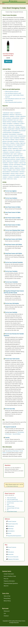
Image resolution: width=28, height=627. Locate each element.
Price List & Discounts (12, 556)
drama (4, 136)
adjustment (18, 114)
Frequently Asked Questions (14, 535)
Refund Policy (7, 600)
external (22, 137)
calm (20, 120)
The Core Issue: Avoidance (11, 198)
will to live (10, 179)
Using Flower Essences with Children (13, 239)
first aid (7, 139)
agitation (12, 116)
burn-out (16, 120)
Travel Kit (7, 437)
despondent (11, 129)
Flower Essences (12, 521)
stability (12, 168)
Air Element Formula (10, 506)
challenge (19, 121)
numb (24, 150)
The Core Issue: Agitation (11, 191)
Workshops (10, 528)
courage (5, 127)
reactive (23, 159)
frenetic (12, 139)
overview (17, 152)
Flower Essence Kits (13, 524)
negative (5, 150)
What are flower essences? (12, 91)
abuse (11, 112)
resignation (16, 161)
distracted (19, 134)
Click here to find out (12, 486)
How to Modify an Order (10, 576)
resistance (22, 161)
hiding (17, 143)
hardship (16, 141)
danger (17, 127)
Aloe (8, 509)
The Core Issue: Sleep (10, 408)
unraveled (12, 175)
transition (22, 171)
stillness (23, 168)
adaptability (6, 114)
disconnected (22, 130)
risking (21, 162)
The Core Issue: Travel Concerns (12, 359)
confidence (16, 123)
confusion (5, 125)
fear (3, 139)
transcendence (6, 171)
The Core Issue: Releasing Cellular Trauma (14, 230)
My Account (6, 611)
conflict (22, 123)
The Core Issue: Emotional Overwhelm (14, 262)
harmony (21, 141)
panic (15, 154)
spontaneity (5, 168)
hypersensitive (20, 145)
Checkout (6, 616)
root (25, 162)
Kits (9, 549)
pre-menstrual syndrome (9, 159)
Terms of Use (7, 596)
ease (8, 136)
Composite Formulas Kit (10, 427)
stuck (14, 170)
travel (17, 173)
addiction (12, 114)
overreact (12, 152)
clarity (4, 123)
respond (11, 162)
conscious (11, 125)
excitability (16, 137)
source (20, 166)
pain (12, 154)
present (18, 159)
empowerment (22, 136)
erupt (11, 137)
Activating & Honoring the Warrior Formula (15, 501)
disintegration (16, 132)
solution (15, 166)
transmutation (6, 173)
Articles (9, 533)
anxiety (17, 116)
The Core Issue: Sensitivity (11, 312)
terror (23, 170)
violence (10, 177)
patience (20, 154)
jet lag (9, 148)
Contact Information (9, 574)
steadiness (17, 168)
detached (17, 129)
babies (22, 118)
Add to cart (8, 61)
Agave (8, 504)
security (11, 164)
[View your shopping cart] (27, 4)
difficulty (23, 129)
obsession (6, 152)
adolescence (6, 116)
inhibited (5, 148)
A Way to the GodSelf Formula (12, 499)
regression (9, 161)
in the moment (18, 146)
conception (9, 123)
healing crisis (6, 143)
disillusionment (7, 132)
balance (5, 120)
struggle (9, 170)
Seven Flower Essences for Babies (12, 207)
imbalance (10, 146)
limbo (20, 148)
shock (10, 166)
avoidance (8, 118)
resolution (5, 162)
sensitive (23, 164)
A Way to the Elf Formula (11, 497)
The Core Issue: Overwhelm (11, 282)
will (21, 177)
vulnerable (16, 177)
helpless (12, 143)
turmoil (21, 173)
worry (15, 179)
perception (9, 155)
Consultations (11, 531)
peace (4, 155)
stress (4, 170)
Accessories (10, 554)
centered (14, 121)
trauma (12, 173)
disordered (5, 134)
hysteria (4, 146)
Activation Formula (10, 503)
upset (23, 175)
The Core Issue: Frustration (11, 271)
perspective (16, 155)
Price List (6, 578)
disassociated (6, 130)
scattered (5, 164)
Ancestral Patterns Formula (12, 511)
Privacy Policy (7, 598)
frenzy (16, 139)
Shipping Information (13, 559)
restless (16, 162)
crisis (13, 127)
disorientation (12, 134)
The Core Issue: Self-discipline (12, 303)
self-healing (17, 164)
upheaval (18, 175)
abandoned (6, 112)
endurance (6, 137)
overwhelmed (6, 154)
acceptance (17, 112)
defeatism (23, 127)
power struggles (20, 157)
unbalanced (6, 175)
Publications (11, 526)
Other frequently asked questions (13, 102)
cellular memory (7, 121)
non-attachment (17, 150)
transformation (15, 171)
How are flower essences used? (13, 93)
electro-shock (13, 136)
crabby (9, 127)
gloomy (4, 141)
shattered (5, 166)
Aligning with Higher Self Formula (13, 508)
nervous (10, 150)
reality (4, 161)
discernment (14, 130)
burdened (10, 120)
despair (5, 129)
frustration (22, 139)
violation (5, 177)
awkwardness (15, 118)
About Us (6, 585)
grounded (9, 141)
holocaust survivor (11, 145)
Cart (5, 613)
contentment (18, 125)
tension (18, 170)
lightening (15, 148)
